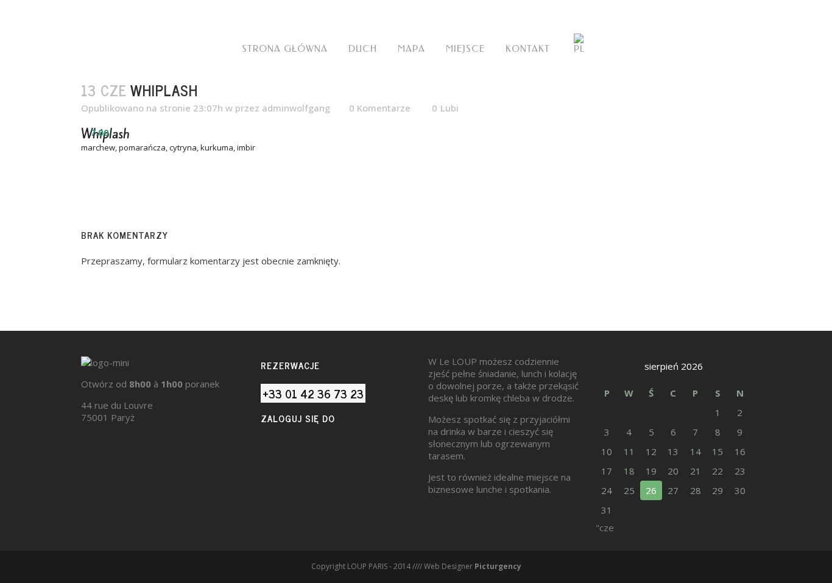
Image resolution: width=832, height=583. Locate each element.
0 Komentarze (380, 108)
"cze (605, 527)
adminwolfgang (296, 108)
